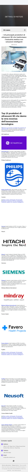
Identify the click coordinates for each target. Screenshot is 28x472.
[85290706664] (14, 461)
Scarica (21, 130)
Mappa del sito (15, 465)
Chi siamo (6, 30)
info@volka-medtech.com (9, 457)
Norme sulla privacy (6, 465)
